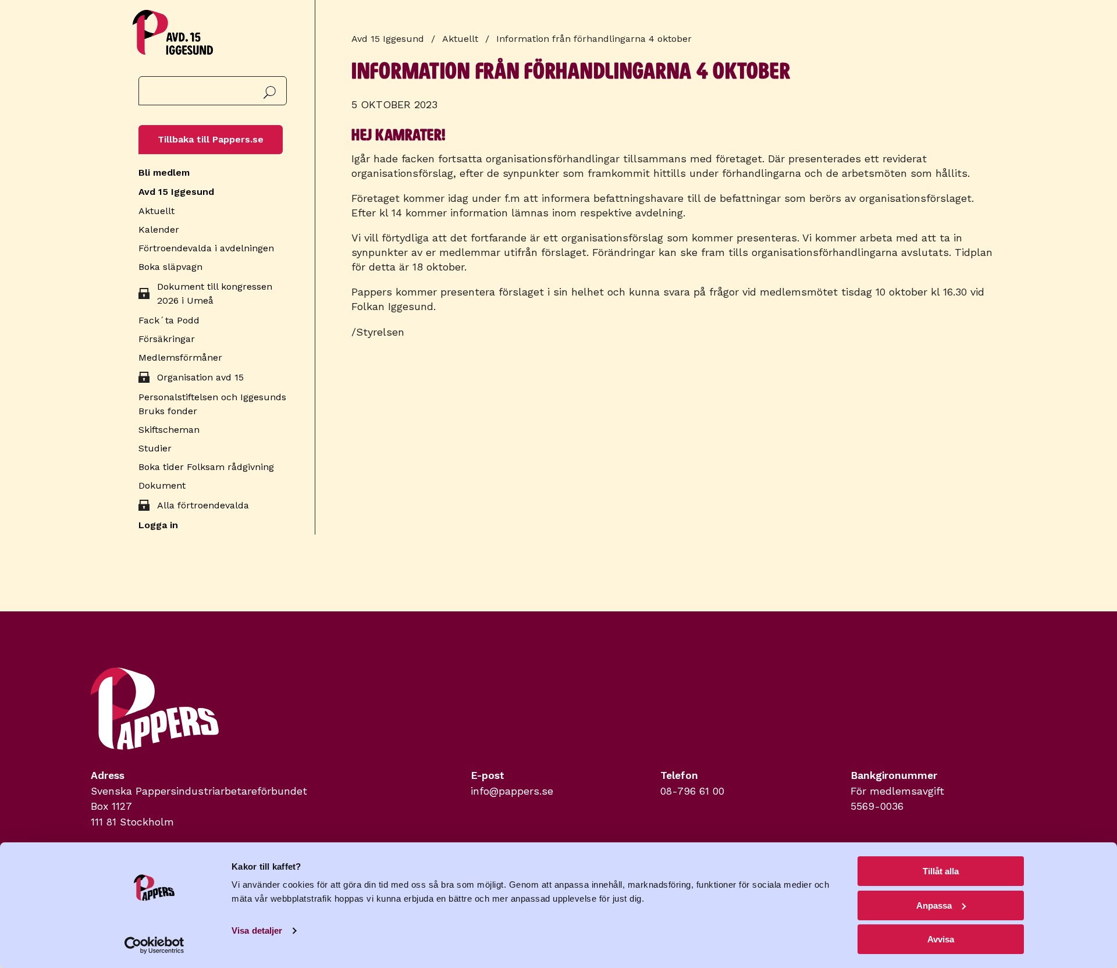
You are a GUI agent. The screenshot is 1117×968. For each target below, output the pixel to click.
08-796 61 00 (692, 791)
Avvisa (940, 939)
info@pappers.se (512, 791)
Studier (155, 448)
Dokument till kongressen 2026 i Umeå (214, 293)
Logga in (158, 525)
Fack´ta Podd (169, 320)
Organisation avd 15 (200, 377)
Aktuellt (156, 210)
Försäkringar (166, 338)
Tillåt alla (941, 871)
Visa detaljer (257, 930)
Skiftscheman (169, 429)
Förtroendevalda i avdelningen (206, 248)
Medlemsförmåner (180, 357)
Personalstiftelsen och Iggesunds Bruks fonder (212, 404)
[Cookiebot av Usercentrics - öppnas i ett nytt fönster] (154, 945)
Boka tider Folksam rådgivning (206, 466)
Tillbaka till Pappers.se (211, 139)
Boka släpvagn (170, 266)
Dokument (162, 485)
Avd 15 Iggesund (176, 191)
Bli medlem (164, 172)
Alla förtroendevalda (203, 505)
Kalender (158, 229)
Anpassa (934, 905)
